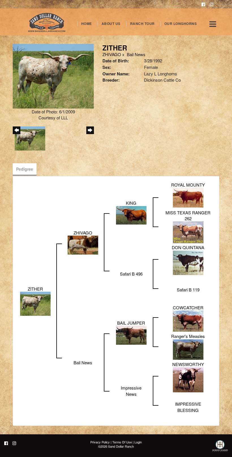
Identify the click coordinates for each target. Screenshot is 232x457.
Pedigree (24, 169)
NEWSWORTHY (188, 364)
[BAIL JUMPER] (131, 335)
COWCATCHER (188, 307)
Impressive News (131, 391)
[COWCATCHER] (188, 320)
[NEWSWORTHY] (188, 379)
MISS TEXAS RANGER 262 (188, 215)
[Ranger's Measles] (188, 349)
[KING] (131, 214)
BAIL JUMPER (131, 323)
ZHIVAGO (111, 54)
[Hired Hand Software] (220, 448)
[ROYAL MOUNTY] (188, 197)
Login (138, 442)
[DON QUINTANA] (188, 262)
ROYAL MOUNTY (188, 185)
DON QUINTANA (188, 247)
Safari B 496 (131, 274)
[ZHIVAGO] (83, 244)
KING (131, 203)
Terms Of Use (122, 442)
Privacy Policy (100, 442)
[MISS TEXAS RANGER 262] (188, 232)
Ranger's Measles (188, 336)
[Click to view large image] (53, 76)
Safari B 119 (188, 290)
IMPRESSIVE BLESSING (188, 407)
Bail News (136, 54)
